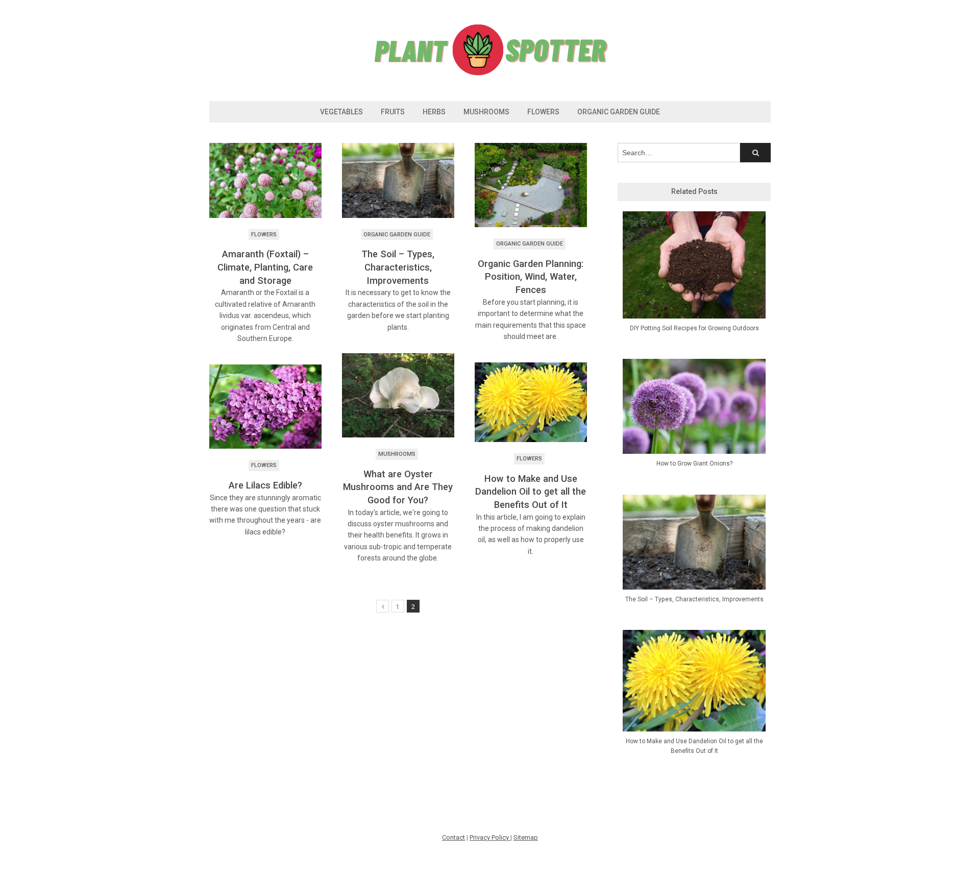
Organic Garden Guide (618, 112)
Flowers (543, 112)
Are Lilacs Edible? (265, 485)
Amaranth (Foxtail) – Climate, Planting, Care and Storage (265, 267)
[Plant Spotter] (490, 74)
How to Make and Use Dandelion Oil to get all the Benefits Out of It (530, 491)
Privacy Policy (490, 837)
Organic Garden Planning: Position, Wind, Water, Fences (530, 276)
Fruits (393, 112)
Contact (453, 837)
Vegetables (341, 112)
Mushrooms (486, 112)
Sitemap (525, 837)
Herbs (434, 112)
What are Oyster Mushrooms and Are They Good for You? (398, 487)
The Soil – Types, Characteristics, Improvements (397, 267)
